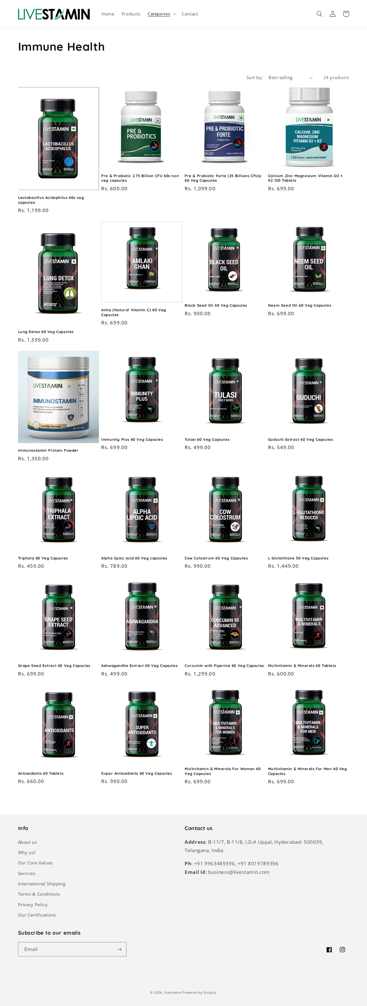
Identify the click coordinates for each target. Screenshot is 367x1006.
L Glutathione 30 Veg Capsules (298, 558)
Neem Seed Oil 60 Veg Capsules (299, 305)
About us (27, 842)
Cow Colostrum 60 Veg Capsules (216, 558)
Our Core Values (35, 863)
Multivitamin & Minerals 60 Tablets (302, 665)
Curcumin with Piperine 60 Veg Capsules (224, 665)
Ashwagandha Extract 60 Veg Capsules (139, 665)
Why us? (27, 852)
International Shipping (42, 883)
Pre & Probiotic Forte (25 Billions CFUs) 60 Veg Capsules (223, 178)
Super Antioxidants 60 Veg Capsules (136, 773)
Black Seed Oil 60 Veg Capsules (216, 305)
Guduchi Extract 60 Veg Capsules (300, 439)
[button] (161, 13)
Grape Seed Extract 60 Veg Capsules (54, 665)
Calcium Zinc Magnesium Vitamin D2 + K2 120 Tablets (305, 178)
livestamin (172, 993)
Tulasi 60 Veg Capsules (207, 439)
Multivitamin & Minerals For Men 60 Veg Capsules (307, 771)
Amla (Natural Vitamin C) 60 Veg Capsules (133, 312)
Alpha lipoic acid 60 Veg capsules (134, 558)
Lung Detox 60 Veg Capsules (46, 331)
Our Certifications (37, 915)
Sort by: (255, 77)
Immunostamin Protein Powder (48, 450)
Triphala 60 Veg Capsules (43, 558)
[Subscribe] (119, 949)
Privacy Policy (33, 904)
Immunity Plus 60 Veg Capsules (132, 439)
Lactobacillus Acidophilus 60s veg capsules (51, 200)
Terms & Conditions (39, 894)
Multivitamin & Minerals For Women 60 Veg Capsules (223, 771)
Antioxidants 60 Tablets (41, 773)
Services (27, 873)
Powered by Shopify (199, 993)
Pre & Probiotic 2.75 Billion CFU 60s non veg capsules (140, 178)
